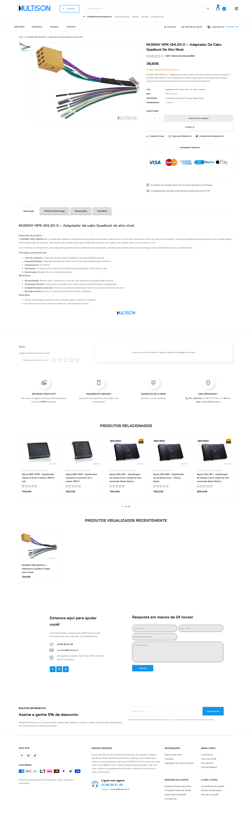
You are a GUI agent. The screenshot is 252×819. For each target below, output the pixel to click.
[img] (153, 55)
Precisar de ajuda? (210, 794)
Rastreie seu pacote (193, 27)
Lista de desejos (209, 767)
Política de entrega (54, 211)
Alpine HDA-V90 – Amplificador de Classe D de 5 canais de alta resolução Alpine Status (213, 478)
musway (201, 89)
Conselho (102, 211)
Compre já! (190, 127)
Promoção (171, 27)
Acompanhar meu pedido (212, 786)
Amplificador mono (163, 470)
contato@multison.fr (119, 789)
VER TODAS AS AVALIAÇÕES (180, 56)
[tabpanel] (38, 470)
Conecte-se (206, 754)
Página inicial (198, 98)
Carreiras (169, 758)
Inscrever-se (213, 711)
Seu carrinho (207, 763)
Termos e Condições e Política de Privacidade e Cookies (190, 719)
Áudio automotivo (122, 17)
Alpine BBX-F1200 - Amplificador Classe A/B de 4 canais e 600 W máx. (38, 478)
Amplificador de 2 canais (78, 470)
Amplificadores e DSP (174, 98)
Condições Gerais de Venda (178, 790)
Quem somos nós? (173, 754)
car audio (193, 89)
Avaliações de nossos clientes (179, 763)
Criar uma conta (208, 758)
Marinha (135, 17)
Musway (188, 98)
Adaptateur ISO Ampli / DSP (177, 89)
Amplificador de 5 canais (209, 470)
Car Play (144, 17)
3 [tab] (129, 506)
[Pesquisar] (208, 9)
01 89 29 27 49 (231, 27)
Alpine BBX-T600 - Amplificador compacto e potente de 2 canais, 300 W (81, 478)
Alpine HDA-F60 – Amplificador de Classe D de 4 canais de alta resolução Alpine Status (125, 478)
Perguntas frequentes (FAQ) (178, 786)
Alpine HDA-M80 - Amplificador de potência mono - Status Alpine (168, 478)
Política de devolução (211, 790)
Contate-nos (171, 798)
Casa (21, 37)
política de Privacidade (175, 794)
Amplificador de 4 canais (34, 470)
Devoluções (81, 211)
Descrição (28, 211)
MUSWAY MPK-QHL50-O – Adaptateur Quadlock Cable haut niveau (36, 568)
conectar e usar (157, 17)
